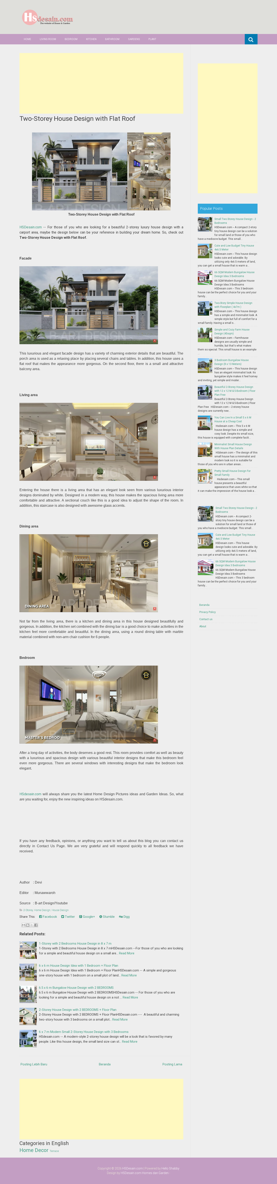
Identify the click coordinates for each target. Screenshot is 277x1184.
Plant (152, 39)
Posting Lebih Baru (34, 1064)
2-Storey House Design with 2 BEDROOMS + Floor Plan (77, 1010)
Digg (126, 917)
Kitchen (91, 39)
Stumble (108, 917)
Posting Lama (172, 1064)
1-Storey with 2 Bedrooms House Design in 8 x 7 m (75, 943)
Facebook (49, 917)
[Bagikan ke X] (32, 925)
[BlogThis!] (28, 925)
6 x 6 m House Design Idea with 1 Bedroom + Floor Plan (78, 966)
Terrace (54, 1151)
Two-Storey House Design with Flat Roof (77, 118)
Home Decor (33, 1150)
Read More (126, 953)
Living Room (48, 39)
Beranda (105, 1064)
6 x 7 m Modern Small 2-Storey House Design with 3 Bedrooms (84, 1032)
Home (27, 39)
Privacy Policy (207, 612)
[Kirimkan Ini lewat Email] (23, 925)
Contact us (206, 619)
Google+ (88, 917)
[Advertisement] (101, 83)
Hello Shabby (170, 1168)
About (202, 626)
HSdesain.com (30, 794)
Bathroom (112, 39)
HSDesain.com (30, 227)
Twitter (69, 917)
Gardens (134, 39)
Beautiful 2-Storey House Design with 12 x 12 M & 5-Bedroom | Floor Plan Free (234, 391)
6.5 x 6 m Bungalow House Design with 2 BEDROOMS (76, 988)
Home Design (42, 910)
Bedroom (71, 39)
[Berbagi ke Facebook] (36, 925)
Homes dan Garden (155, 1173)
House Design (60, 910)
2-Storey (28, 910)
